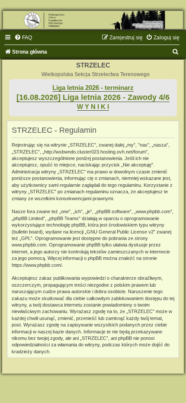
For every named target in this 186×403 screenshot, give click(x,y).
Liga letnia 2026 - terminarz (93, 87)
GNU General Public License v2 (120, 231)
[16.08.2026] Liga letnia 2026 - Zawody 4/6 (93, 97)
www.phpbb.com (29, 244)
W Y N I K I (93, 106)
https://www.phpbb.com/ (37, 265)
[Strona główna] (93, 20)
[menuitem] (23, 38)
